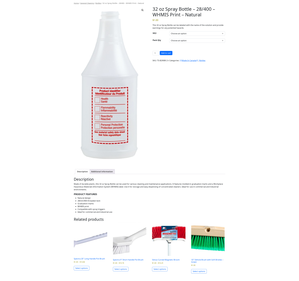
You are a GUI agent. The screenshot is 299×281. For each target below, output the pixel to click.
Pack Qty (157, 40)
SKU (154, 33)
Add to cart (166, 53)
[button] (142, 10)
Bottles (98, 3)
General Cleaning (87, 3)
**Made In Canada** (189, 60)
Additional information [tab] (102, 171)
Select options (81, 268)
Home (76, 3)
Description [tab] (82, 171)
